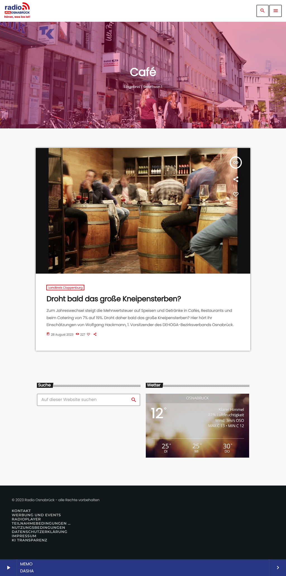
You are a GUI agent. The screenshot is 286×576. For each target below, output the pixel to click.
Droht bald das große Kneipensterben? (113, 299)
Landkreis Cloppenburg (65, 287)
